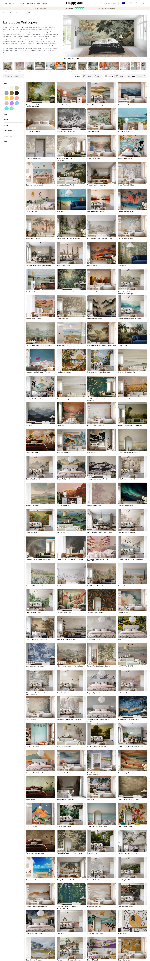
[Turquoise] (6, 108)
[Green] (12, 108)
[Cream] (12, 88)
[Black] (17, 93)
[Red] (17, 98)
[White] (6, 88)
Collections (42, 3)
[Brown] (12, 93)
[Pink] (6, 103)
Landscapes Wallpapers (28, 13)
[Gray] (6, 93)
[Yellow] (6, 98)
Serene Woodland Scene (71, 59)
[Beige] (17, 88)
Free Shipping (41, 8)
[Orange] (12, 98)
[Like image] (52, 83)
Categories (21, 3)
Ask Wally (142, 956)
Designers (31, 3)
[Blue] (17, 103)
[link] (120, 101)
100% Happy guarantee (108, 8)
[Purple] (12, 103)
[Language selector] (124, 3)
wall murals (9, 3)
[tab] (77, 76)
